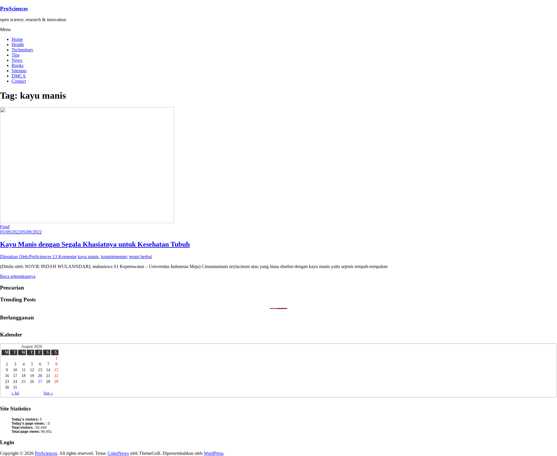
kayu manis (88, 256)
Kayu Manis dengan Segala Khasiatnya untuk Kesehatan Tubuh (95, 244)
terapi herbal (140, 256)
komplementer (114, 256)
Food (5, 226)
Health (18, 44)
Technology (22, 49)
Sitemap (19, 70)
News (17, 60)
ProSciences (14, 9)
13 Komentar (65, 256)
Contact (19, 81)
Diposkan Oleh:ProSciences (26, 256)
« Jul (15, 393)
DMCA (19, 75)
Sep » (48, 393)
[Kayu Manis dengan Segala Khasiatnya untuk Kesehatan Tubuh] (87, 221)
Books (17, 65)
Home (17, 39)
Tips (15, 55)
